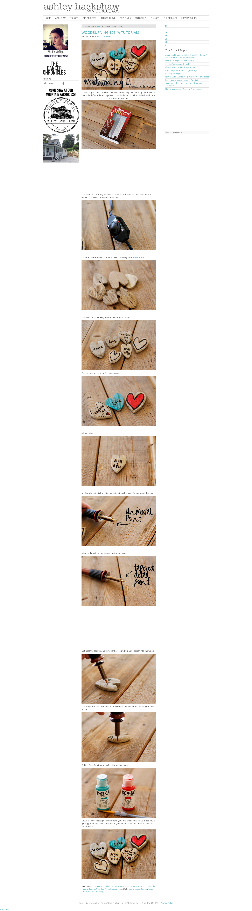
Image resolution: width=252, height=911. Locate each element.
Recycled (136, 886)
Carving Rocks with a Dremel (177, 64)
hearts (131, 889)
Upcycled (100, 889)
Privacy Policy (166, 903)
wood (88, 891)
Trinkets (85, 889)
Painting (128, 886)
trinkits (137, 889)
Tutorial (92, 889)
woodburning (97, 891)
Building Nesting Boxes (174, 73)
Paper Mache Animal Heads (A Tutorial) (181, 80)
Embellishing (108, 886)
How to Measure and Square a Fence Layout (183, 89)
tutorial (144, 889)
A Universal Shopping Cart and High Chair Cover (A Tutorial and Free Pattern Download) (186, 56)
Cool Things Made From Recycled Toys (181, 70)
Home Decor (119, 886)
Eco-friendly (97, 886)
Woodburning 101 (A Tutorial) (110, 32)
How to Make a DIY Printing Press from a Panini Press (187, 77)
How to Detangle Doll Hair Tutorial (179, 60)
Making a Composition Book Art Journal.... (182, 67)
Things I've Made (148, 886)
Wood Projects (111, 889)
